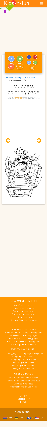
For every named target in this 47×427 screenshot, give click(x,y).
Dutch (9, 418)
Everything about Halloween (23, 359)
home (10, 78)
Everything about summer (23, 356)
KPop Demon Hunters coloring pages (23, 341)
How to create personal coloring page (23, 380)
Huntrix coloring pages (23, 317)
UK (32, 418)
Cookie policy (24, 399)
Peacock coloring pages (23, 311)
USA (41, 418)
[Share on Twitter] (29, 63)
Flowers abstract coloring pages (23, 338)
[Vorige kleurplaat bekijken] (9, 140)
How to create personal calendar (23, 377)
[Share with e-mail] (32, 68)
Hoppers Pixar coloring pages (24, 320)
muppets (32, 78)
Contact (23, 396)
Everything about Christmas (23, 365)
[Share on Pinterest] (35, 57)
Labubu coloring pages (24, 308)
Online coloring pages (23, 383)
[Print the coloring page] (11, 66)
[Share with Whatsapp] (35, 63)
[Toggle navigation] (41, 3)
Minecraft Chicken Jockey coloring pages (23, 332)
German (22, 418)
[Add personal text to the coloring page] (11, 59)
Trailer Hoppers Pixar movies (23, 344)
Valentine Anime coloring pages (23, 335)
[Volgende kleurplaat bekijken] (38, 140)
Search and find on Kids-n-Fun (23, 386)
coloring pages (20, 78)
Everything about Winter (23, 368)
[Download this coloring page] (19, 66)
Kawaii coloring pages (23, 305)
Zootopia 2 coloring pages (23, 314)
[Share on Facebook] (29, 57)
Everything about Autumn (23, 362)
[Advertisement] (23, 24)
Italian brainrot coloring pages (23, 329)
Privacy (23, 402)
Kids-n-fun (16, 3)
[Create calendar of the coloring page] (20, 59)
